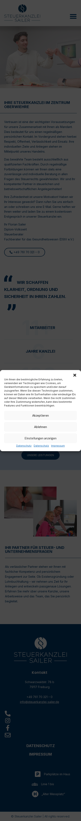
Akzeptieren (40, 415)
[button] (75, 375)
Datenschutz (24, 445)
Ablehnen (40, 427)
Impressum (58, 445)
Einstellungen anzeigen (40, 438)
